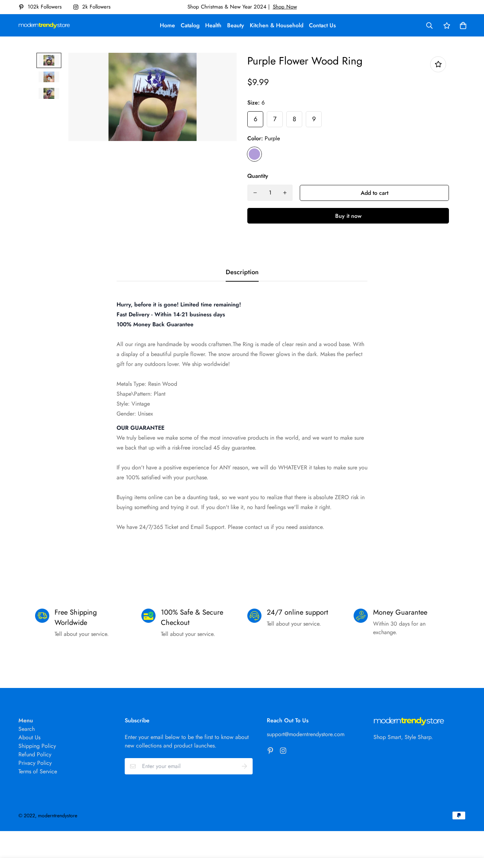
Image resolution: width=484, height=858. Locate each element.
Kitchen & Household (276, 25)
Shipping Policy (37, 746)
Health (213, 25)
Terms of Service (37, 771)
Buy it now (348, 216)
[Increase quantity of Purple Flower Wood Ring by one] (285, 193)
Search (26, 729)
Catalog (190, 25)
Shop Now (285, 7)
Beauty (235, 25)
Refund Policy (34, 754)
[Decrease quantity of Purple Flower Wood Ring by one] (255, 193)
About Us (29, 737)
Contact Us (322, 25)
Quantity (257, 176)
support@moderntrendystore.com (305, 734)
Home (167, 25)
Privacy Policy (35, 763)
